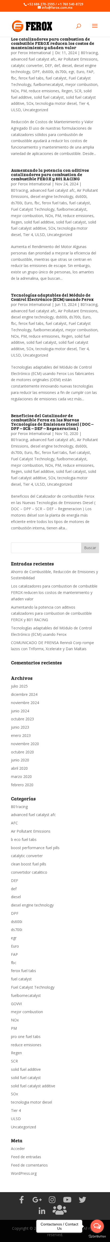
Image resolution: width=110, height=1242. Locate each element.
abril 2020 (19, 768)
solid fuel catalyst (49, 97)
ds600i (47, 71)
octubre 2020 (22, 751)
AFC (14, 822)
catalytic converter (27, 65)
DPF (36, 71)
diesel (67, 65)
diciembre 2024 (24, 694)
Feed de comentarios (29, 1165)
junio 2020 (20, 759)
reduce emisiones (44, 90)
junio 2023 (20, 727)
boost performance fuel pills (35, 847)
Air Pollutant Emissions (77, 59)
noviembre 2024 (25, 702)
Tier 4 (84, 103)
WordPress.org (24, 1173)
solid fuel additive (39, 222)
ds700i (60, 71)
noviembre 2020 (25, 743)
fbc (13, 78)
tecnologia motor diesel (56, 103)
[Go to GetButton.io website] (97, 1236)
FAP (90, 71)
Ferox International (34, 52)
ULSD (16, 109)
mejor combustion (81, 84)
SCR (77, 90)
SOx (29, 103)
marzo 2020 (21, 776)
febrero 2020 (22, 784)
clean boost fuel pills (28, 863)
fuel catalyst (56, 78)
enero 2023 (21, 735)
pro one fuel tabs (26, 1036)
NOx (15, 90)
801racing (89, 52)
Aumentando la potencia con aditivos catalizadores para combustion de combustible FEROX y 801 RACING (50, 174)
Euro (80, 71)
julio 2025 (19, 686)
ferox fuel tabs (31, 78)
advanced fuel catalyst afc (33, 59)
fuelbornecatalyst (48, 84)
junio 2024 (20, 710)
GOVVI (16, 1003)
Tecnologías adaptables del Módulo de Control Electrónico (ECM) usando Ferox (52, 297)
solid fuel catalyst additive (33, 1085)
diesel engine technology (51, 196)
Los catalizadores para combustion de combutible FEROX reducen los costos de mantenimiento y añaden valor (52, 43)
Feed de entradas (26, 1156)
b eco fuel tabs (24, 839)
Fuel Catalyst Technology (32, 209)
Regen (66, 90)
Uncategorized (35, 109)
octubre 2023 (22, 718)
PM (24, 90)
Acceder (18, 1148)
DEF (48, 65)
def (57, 65)
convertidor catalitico (29, 872)
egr (71, 71)
